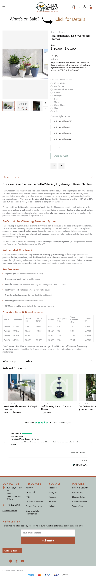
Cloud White (59, 83)
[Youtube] (22, 561)
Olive (56, 102)
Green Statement (79, 501)
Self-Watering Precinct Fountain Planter (19, 408)
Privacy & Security (80, 487)
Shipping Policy (78, 497)
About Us (30, 487)
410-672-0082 (13, 504)
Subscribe (48, 540)
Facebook (53, 487)
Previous (45, 108)
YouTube (52, 501)
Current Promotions (34, 506)
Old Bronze (59, 86)
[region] (48, 443)
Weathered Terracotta (63, 90)
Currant (57, 93)
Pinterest (52, 497)
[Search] (79, 7)
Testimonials (31, 492)
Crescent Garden (58, 32)
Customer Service (9, 510)
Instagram (53, 492)
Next (45, 103)
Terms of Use (77, 506)
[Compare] (73, 7)
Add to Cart (61, 156)
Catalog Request (12, 550)
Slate (56, 108)
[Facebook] (4, 561)
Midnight (57, 96)
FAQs (28, 497)
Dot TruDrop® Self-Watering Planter (58, 406)
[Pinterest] (10, 561)
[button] (48, 19)
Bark (56, 99)
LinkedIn (52, 506)
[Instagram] (16, 561)
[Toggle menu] (4, 7)
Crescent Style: (60, 116)
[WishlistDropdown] (61, 166)
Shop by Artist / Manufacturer (32, 512)
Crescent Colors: (61, 80)
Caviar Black (59, 105)
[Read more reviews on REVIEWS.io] (80, 465)
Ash (56, 111)
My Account (84, 7)
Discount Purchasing (34, 501)
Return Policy (77, 492)
